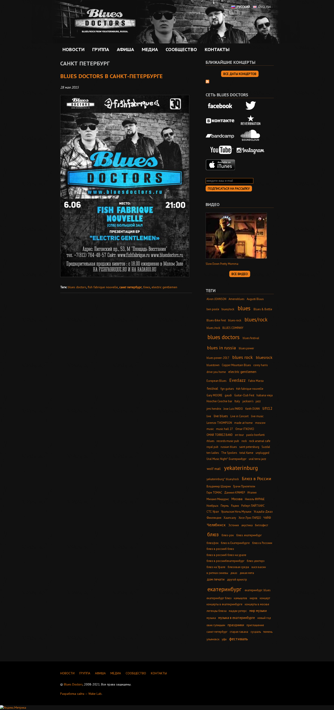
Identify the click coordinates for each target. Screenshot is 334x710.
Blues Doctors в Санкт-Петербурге (111, 76)
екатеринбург (224, 589)
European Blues (216, 380)
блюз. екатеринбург (249, 535)
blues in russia (221, 348)
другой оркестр (237, 579)
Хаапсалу (230, 517)
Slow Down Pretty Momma (222, 264)
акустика (247, 525)
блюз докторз (255, 561)
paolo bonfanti (255, 435)
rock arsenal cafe (259, 441)
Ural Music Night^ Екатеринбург (227, 459)
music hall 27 (224, 429)
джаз (233, 573)
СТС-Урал (213, 511)
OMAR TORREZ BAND (220, 435)
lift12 (267, 408)
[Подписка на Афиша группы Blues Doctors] (207, 81)
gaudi (228, 395)
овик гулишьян (216, 625)
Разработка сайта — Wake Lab (81, 694)
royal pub (212, 447)
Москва (237, 499)
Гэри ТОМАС (214, 492)
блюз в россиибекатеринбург (225, 561)
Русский (243, 7)
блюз (146, 287)
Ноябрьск (212, 505)
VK (220, 121)
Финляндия (214, 517)
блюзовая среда (238, 567)
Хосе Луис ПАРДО (250, 517)
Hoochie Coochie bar (219, 401)
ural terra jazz (257, 459)
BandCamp (220, 135)
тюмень (267, 631)
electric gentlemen (164, 287)
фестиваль (238, 638)
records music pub (228, 441)
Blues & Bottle (263, 309)
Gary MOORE (214, 395)
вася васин (259, 567)
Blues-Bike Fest (216, 320)
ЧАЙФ (267, 517)
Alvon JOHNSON (216, 299)
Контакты (217, 49)
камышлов (240, 598)
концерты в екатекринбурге (224, 604)
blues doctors (77, 287)
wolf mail (214, 469)
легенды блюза (217, 611)
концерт (265, 598)
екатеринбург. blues (257, 590)
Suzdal (266, 447)
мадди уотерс (238, 611)
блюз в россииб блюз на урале (226, 555)
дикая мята (247, 573)
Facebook (220, 106)
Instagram (250, 150)
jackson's (247, 401)
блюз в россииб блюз (220, 549)
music (210, 429)
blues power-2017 (218, 358)
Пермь (225, 505)
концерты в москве (257, 604)
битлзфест (261, 525)
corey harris (260, 365)
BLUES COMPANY (232, 328)
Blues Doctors (73, 684)
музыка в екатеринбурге (236, 618)
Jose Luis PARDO (233, 408)
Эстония (233, 525)
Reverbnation (250, 121)
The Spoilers (229, 452)
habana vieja (265, 395)
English (265, 7)
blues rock (242, 357)
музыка (211, 618)
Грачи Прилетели (244, 486)
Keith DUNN (252, 408)
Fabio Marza (256, 380)
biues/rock (228, 309)
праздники (236, 625)
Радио (235, 505)
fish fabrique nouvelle (103, 287)
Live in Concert (239, 416)
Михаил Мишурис (218, 499)
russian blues (229, 447)
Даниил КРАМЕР (234, 492)
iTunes (220, 165)
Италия (252, 492)
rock (244, 441)
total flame (246, 452)
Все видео (240, 274)
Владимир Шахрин (219, 486)
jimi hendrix (214, 408)
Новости (73, 49)
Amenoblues (236, 299)
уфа (224, 639)
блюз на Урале (216, 567)
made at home (243, 423)
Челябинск (216, 524)
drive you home (216, 372)
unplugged (262, 452)
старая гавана (239, 631)
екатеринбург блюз (219, 598)
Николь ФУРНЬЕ (255, 499)
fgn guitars (227, 388)
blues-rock (234, 320)
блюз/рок (213, 543)
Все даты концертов (239, 74)
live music (257, 416)
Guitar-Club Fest (244, 395)
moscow (260, 423)
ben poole (213, 309)
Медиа (149, 49)
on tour (239, 435)
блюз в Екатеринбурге (235, 543)
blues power (246, 348)
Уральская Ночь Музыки (236, 511)
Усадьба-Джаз (263, 511)
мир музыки (258, 610)
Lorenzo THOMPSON (219, 423)
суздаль (256, 631)
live (209, 416)
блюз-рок (228, 535)
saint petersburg (249, 447)
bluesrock (264, 357)
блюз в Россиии (262, 543)
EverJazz (237, 380)
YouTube (220, 150)
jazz (258, 401)
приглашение (255, 625)
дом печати (215, 579)
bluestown (213, 365)
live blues (221, 416)
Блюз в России (256, 478)
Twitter (250, 106)
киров (253, 598)
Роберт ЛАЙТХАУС (252, 505)
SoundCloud (250, 135)
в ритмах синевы (217, 573)
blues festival (251, 338)
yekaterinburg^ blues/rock (223, 479)
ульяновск (213, 639)
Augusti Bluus (255, 299)
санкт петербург (130, 287)
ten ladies (213, 452)
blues (244, 308)
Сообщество (180, 49)
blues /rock (213, 328)
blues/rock (255, 319)
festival (212, 388)
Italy (237, 401)
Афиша (124, 49)
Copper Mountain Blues (236, 365)
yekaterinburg (241, 468)
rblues (210, 441)
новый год (264, 618)
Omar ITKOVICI (244, 429)
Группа (99, 49)
